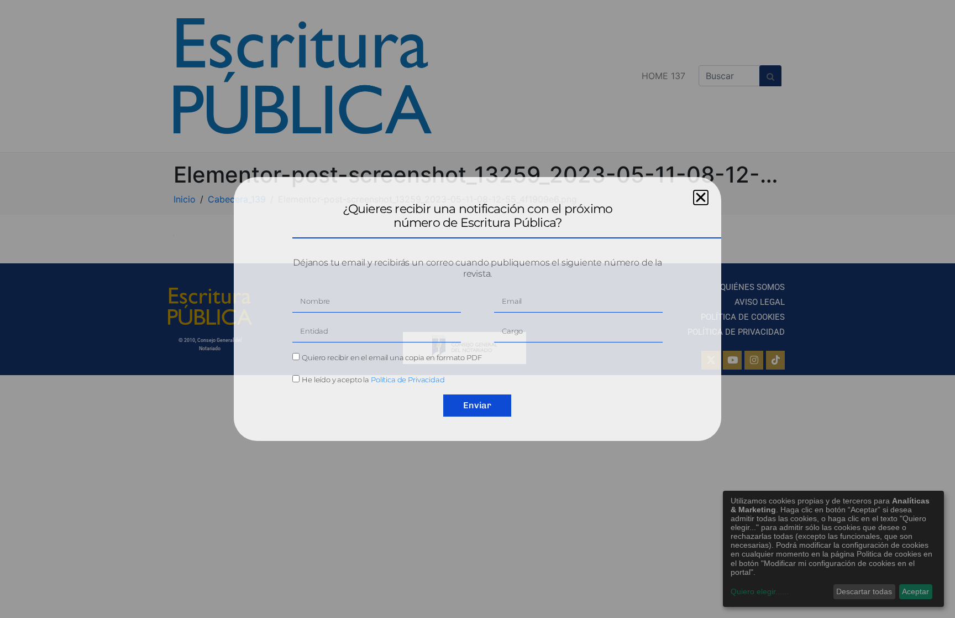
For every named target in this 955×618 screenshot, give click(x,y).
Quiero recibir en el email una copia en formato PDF (391, 357)
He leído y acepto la (373, 379)
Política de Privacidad (408, 379)
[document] (477, 309)
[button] (700, 197)
